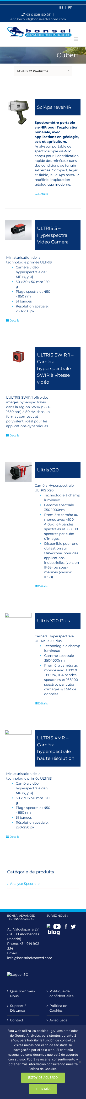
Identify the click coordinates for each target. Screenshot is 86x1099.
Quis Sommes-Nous (22, 993)
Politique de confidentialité (61, 993)
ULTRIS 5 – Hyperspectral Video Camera (53, 235)
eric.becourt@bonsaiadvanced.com (38, 19)
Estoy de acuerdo (43, 1077)
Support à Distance (18, 1008)
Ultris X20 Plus (53, 621)
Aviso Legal (59, 1020)
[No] (80, 1061)
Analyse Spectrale (24, 883)
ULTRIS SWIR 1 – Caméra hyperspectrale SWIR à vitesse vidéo (55, 368)
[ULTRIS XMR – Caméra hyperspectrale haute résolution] (18, 737)
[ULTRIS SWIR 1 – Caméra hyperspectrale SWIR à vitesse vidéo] (18, 356)
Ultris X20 (48, 470)
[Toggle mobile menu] (76, 39)
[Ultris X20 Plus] (18, 626)
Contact (16, 1020)
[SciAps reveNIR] (18, 112)
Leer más (43, 1089)
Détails (43, 194)
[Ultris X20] (18, 472)
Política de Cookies (58, 1008)
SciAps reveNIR (54, 107)
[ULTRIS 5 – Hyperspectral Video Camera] (18, 230)
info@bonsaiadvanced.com (29, 958)
